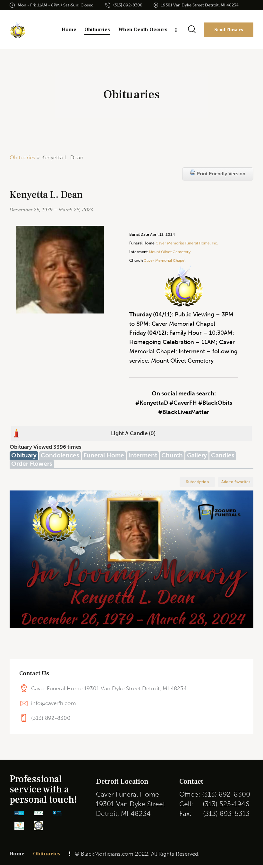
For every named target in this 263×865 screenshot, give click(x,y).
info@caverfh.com (53, 703)
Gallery (197, 455)
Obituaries (22, 157)
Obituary (24, 455)
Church (172, 455)
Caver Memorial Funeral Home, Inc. (187, 243)
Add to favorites (235, 482)
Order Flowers (31, 463)
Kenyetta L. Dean (46, 195)
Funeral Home (103, 455)
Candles (222, 455)
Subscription (197, 482)
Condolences (60, 455)
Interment (142, 455)
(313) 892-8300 (51, 718)
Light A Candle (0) (133, 433)
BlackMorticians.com (107, 854)
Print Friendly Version (220, 173)
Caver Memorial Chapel (164, 260)
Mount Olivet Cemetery (170, 252)
